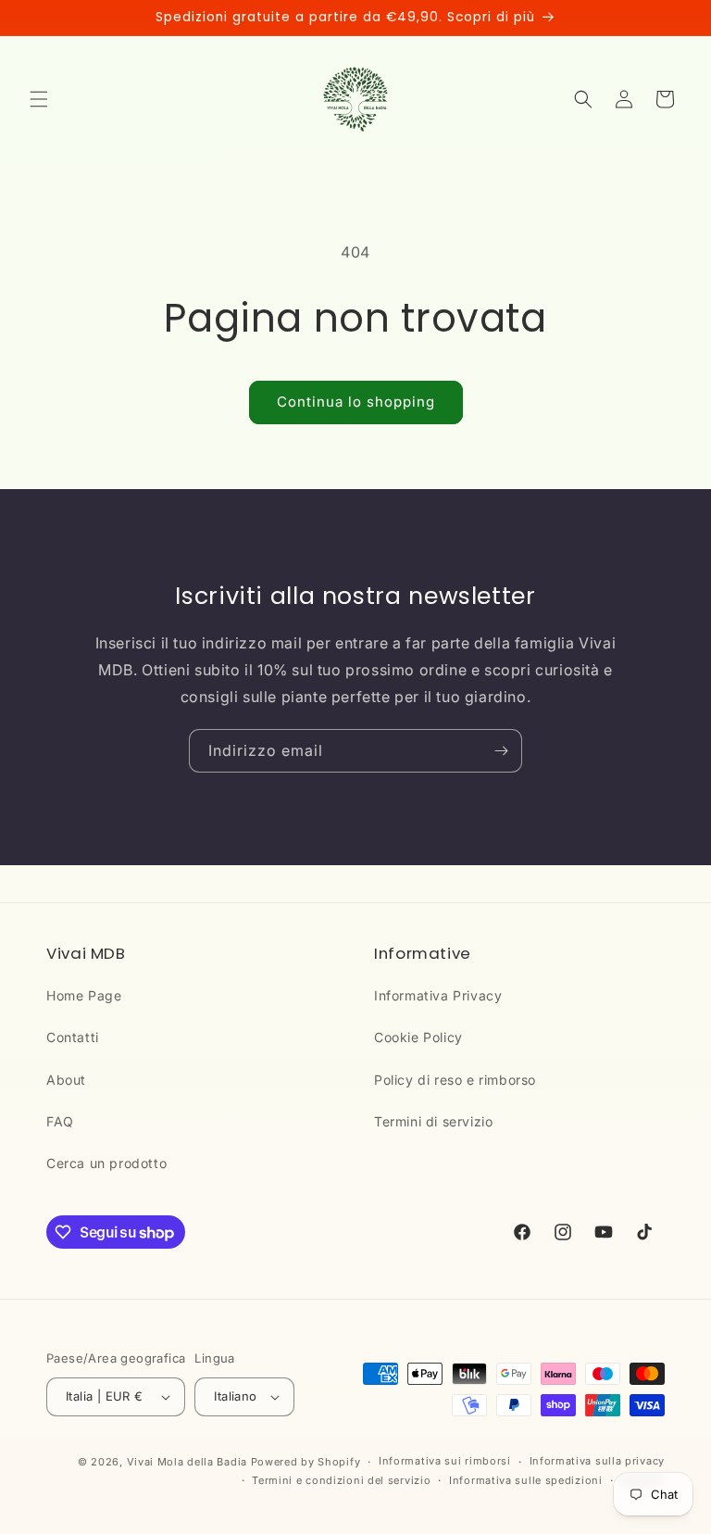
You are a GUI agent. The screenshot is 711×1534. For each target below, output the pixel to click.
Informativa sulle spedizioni (526, 1480)
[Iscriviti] (500, 751)
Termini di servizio (433, 1121)
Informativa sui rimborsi (445, 1460)
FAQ (60, 1121)
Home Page (83, 995)
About (66, 1080)
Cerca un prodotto (106, 1163)
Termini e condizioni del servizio (341, 1480)
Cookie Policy (418, 1037)
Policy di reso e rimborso (455, 1080)
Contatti (72, 1037)
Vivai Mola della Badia (187, 1461)
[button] (39, 99)
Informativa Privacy (438, 995)
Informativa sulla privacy (598, 1460)
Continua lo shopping (356, 401)
